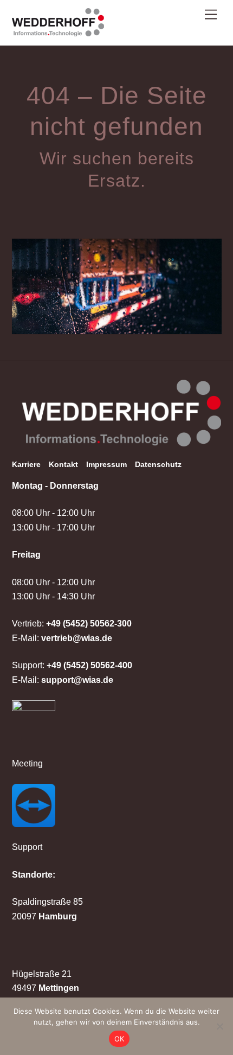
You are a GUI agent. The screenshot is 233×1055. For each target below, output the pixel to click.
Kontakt (63, 464)
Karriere (26, 464)
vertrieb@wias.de (76, 638)
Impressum (106, 464)
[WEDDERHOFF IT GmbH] (58, 31)
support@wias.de (77, 680)
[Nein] (219, 1026)
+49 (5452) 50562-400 (89, 665)
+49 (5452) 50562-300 (89, 623)
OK (119, 1038)
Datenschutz (158, 464)
